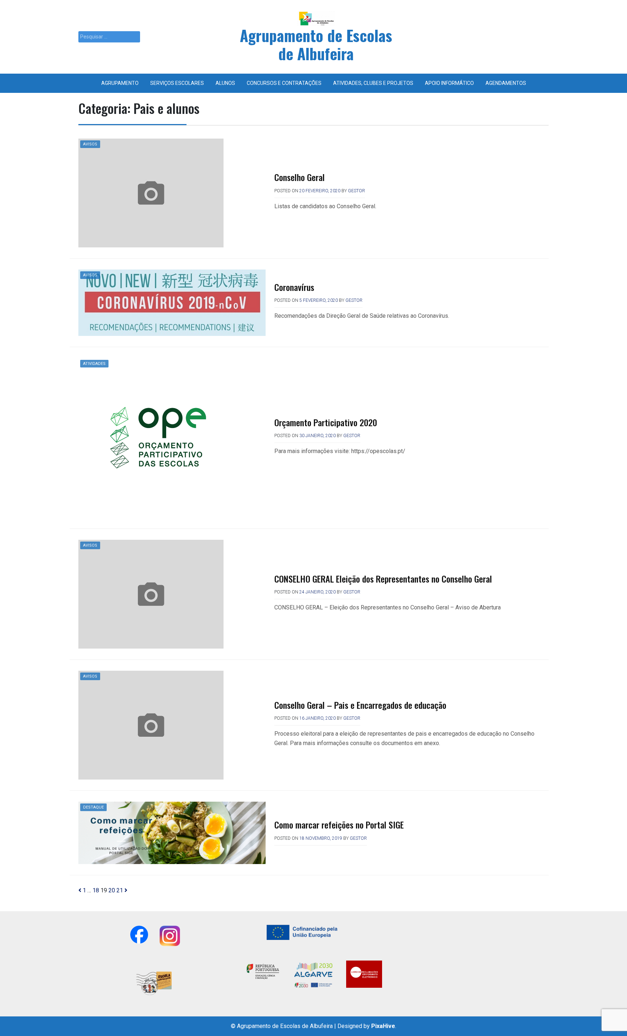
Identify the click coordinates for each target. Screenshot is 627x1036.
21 (119, 890)
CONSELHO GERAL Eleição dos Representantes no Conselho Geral (383, 578)
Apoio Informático (449, 83)
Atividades (94, 363)
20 (111, 890)
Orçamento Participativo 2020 (325, 422)
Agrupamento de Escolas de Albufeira (316, 44)
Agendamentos (505, 83)
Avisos (90, 144)
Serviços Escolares (177, 83)
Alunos (225, 83)
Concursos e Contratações (284, 83)
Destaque (93, 807)
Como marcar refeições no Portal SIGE (339, 824)
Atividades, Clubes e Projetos (373, 83)
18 (96, 890)
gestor (356, 190)
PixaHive (383, 1026)
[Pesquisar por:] (109, 36)
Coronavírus (294, 286)
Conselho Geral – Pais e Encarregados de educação (360, 704)
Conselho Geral (299, 177)
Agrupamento (120, 83)
